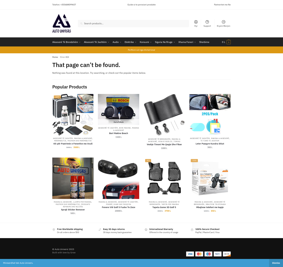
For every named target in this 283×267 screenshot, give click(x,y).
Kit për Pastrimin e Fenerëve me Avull (72, 143)
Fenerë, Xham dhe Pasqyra (118, 204)
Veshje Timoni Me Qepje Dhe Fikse (164, 144)
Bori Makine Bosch (118, 133)
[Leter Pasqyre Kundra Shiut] (209, 114)
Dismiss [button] (276, 262)
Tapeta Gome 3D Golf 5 (164, 207)
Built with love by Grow (64, 252)
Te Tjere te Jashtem (210, 141)
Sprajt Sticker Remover (73, 209)
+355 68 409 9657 (120, 154)
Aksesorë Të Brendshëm (159, 139)
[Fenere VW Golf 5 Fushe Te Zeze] (118, 178)
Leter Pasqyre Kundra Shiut (210, 143)
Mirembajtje (60, 141)
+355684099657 (68, 4)
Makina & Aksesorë (83, 138)
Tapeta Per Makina (170, 204)
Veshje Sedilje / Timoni (169, 141)
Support (207, 26)
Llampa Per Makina (82, 202)
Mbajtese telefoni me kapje (210, 207)
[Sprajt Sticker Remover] (72, 178)
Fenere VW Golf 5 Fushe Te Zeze (118, 207)
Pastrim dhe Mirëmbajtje (80, 141)
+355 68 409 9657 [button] (75, 154)
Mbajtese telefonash (216, 204)
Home (55, 57)
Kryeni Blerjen (223, 26)
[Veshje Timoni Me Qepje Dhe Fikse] (164, 115)
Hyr (196, 26)
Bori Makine (125, 128)
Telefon (55, 4)
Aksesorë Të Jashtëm (63, 138)
